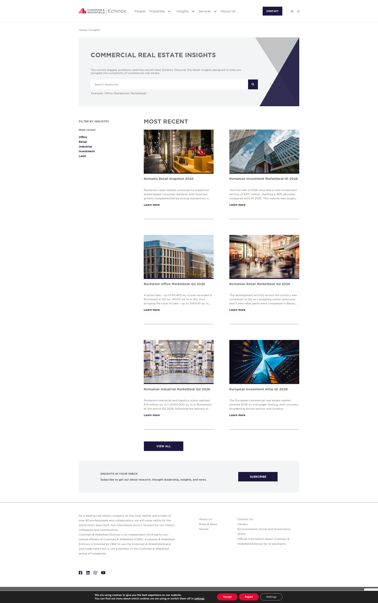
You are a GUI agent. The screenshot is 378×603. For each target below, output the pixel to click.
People (140, 11)
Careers (242, 524)
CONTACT (272, 11)
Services (205, 11)
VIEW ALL (163, 446)
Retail (83, 141)
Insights (183, 11)
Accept (227, 597)
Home (83, 29)
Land (82, 156)
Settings (271, 597)
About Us (228, 11)
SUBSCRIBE (258, 476)
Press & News (208, 524)
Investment (87, 151)
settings (199, 598)
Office (83, 137)
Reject (249, 597)
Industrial (85, 146)
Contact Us (245, 519)
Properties (157, 11)
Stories (204, 529)
